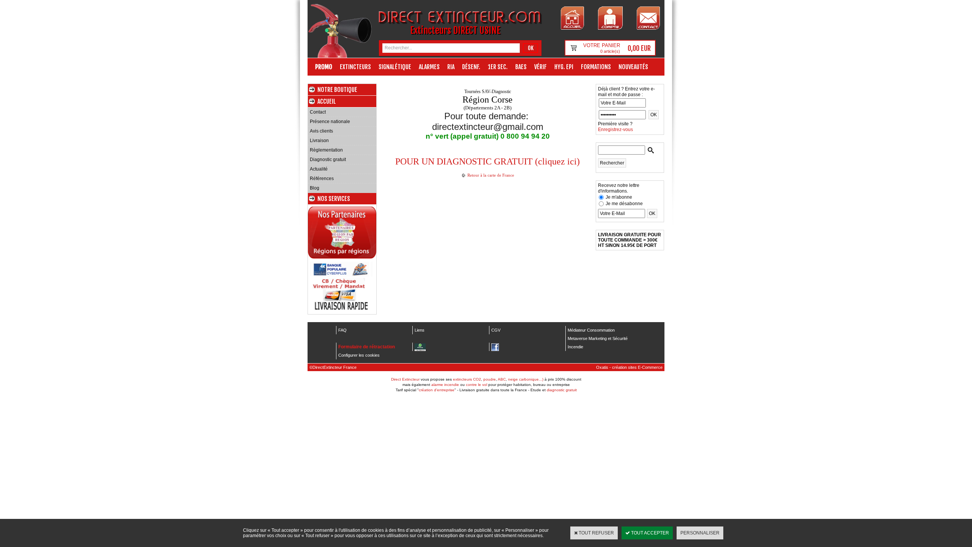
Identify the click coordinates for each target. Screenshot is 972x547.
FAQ (342, 330)
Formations (596, 67)
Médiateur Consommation (591, 330)
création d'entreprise (436, 390)
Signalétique (395, 67)
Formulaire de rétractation (366, 346)
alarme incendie (445, 385)
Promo (323, 67)
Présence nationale (330, 121)
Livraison (319, 140)
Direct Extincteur (405, 379)
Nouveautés (633, 67)
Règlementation (326, 150)
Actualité (319, 169)
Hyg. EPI (563, 67)
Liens (419, 330)
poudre (489, 379)
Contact (318, 112)
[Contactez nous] (648, 18)
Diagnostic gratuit (328, 159)
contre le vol (476, 385)
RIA (450, 67)
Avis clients (321, 131)
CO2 (477, 379)
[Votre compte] (610, 18)
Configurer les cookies (359, 355)
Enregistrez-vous (615, 129)
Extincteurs (355, 67)
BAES (521, 67)
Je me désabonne (624, 203)
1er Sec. (498, 67)
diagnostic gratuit (562, 390)
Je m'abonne (619, 197)
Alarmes (429, 67)
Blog (314, 188)
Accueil (326, 101)
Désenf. (471, 67)
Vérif (540, 67)
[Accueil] (572, 18)
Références (322, 178)
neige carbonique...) (525, 379)
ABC (502, 379)
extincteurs (462, 379)
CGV (495, 330)
